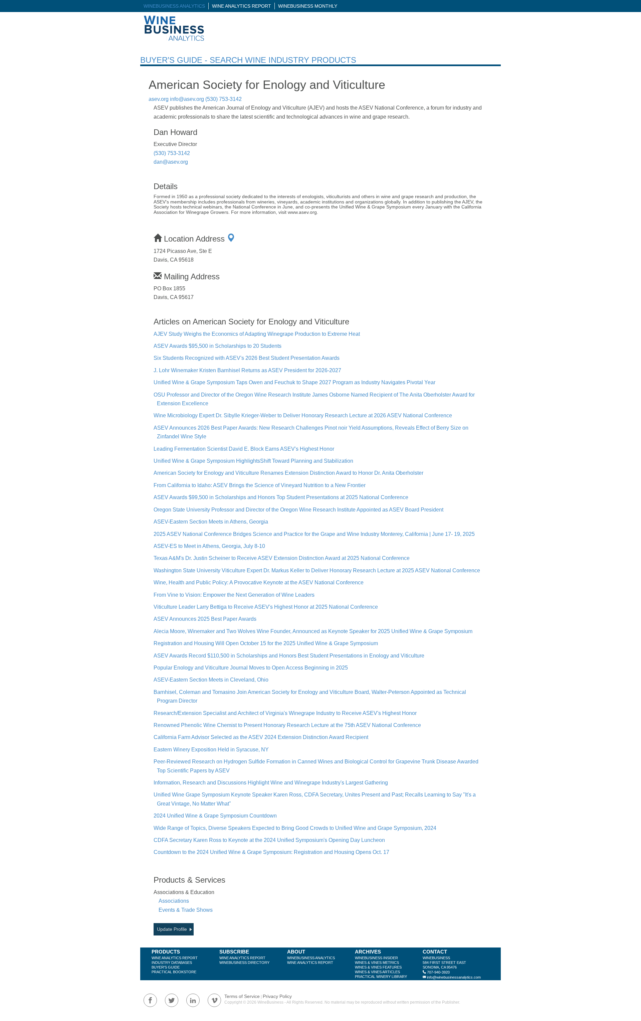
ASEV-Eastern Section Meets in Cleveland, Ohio (211, 680)
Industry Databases (172, 963)
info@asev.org (187, 99)
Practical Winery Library (381, 977)
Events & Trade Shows (186, 910)
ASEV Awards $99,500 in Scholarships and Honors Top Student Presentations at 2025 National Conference (281, 497)
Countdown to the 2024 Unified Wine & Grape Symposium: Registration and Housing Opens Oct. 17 (271, 852)
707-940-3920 (438, 972)
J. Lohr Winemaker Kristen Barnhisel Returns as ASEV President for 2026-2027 (247, 370)
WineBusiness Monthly (307, 6)
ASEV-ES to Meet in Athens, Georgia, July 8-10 (209, 546)
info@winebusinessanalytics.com (454, 977)
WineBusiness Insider (376, 958)
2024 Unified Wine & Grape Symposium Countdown (215, 816)
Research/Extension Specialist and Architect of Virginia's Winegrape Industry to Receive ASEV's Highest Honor (285, 713)
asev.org (159, 99)
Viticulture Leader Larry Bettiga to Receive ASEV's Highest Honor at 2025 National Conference (266, 607)
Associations (174, 901)
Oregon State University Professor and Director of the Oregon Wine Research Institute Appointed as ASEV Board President (298, 510)
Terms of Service (242, 996)
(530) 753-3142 (223, 99)
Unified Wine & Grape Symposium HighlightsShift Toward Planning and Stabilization (253, 461)
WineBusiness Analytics (174, 6)
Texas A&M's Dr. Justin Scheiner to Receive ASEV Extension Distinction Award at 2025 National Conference (282, 558)
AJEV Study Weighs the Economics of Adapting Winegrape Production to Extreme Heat (257, 334)
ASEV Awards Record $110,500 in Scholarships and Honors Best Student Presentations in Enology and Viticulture (289, 656)
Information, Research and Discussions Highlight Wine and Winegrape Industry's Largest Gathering (271, 782)
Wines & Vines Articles (377, 972)
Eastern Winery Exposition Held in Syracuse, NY (211, 749)
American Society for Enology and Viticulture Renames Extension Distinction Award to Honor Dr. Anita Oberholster (288, 473)
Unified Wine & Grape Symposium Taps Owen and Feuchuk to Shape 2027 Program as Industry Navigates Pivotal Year (294, 382)
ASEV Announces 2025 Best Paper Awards (205, 619)
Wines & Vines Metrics (377, 963)
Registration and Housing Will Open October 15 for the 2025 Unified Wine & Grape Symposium (266, 643)
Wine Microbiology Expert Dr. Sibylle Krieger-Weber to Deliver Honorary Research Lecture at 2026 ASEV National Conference (303, 415)
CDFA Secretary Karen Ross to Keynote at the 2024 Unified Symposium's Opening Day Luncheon (269, 840)
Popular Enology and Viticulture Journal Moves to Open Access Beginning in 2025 (251, 668)
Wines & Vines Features (378, 967)
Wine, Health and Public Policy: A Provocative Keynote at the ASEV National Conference (259, 582)
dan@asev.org (171, 162)
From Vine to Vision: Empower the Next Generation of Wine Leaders (234, 595)
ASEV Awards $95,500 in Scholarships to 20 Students (217, 346)
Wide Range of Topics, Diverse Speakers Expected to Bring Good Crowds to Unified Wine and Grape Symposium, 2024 (295, 828)
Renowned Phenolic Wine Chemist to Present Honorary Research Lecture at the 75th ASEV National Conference (287, 725)
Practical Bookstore (174, 972)
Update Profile (172, 929)
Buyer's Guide (166, 967)
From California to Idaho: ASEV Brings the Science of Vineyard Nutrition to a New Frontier (260, 485)
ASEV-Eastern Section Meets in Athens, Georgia (211, 522)
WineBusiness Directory (244, 963)
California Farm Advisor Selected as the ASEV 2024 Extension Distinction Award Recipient (261, 737)
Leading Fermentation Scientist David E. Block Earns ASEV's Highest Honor (244, 449)
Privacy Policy (277, 996)
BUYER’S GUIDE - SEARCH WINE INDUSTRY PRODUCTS (248, 59)
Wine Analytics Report (241, 6)
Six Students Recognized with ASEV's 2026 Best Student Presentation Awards (247, 358)
